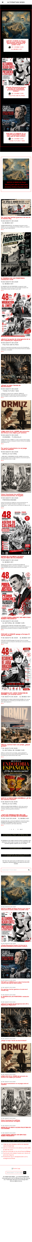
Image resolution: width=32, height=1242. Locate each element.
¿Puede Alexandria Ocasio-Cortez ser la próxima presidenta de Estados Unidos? (16, 89)
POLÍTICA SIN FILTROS (17, 96)
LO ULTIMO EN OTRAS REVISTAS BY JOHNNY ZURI (16, 1141)
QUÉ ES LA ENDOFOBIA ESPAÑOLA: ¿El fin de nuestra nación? (16, 798)
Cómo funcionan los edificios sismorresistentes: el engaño (12, 495)
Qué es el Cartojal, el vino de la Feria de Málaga (16, 1151)
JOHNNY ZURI (19, 47)
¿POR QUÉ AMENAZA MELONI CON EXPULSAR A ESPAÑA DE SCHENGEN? (14, 815)
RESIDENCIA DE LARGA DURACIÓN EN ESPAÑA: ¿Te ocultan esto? (14, 693)
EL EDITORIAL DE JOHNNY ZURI (14, 623)
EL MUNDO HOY (16, 49)
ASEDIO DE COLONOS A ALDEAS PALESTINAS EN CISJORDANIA (12, 557)
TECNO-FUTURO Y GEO (17, 141)
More (2, 229)
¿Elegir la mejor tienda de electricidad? (11, 386)
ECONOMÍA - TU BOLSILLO (12, 437)
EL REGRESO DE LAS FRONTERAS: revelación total (13, 278)
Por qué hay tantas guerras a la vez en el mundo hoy (15, 218)
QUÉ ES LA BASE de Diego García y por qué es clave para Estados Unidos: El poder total (16, 43)
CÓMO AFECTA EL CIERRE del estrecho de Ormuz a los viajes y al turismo (15, 432)
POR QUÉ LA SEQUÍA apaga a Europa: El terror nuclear (15, 634)
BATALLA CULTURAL (10, 454)
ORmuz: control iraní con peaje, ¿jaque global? (15, 745)
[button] (29, 870)
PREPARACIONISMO (9, 500)
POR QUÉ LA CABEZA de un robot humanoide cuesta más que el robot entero (16, 135)
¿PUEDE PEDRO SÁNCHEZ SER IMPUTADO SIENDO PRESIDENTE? (16, 618)
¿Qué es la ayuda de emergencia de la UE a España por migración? (15, 339)
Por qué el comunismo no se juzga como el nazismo (14, 448)
